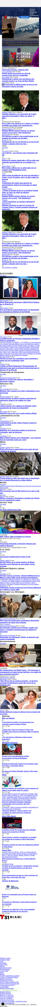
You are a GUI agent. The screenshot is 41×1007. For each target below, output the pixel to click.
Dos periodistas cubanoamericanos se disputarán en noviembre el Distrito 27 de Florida (19, 311)
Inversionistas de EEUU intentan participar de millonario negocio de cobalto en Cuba (18, 399)
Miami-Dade (4, 300)
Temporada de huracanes (8, 378)
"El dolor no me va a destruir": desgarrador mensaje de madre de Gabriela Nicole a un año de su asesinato (20, 868)
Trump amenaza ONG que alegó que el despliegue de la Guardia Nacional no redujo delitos (19, 479)
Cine (1, 710)
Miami (4, 181)
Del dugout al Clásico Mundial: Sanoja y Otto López (20, 771)
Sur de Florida (4, 389)
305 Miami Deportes (10, 743)
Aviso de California (6, 998)
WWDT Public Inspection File (9, 983)
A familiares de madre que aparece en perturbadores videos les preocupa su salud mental (19, 185)
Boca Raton (6, 77)
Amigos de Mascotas (10, 881)
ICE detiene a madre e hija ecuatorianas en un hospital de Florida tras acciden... (20, 137)
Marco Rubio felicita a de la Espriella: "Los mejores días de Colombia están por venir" (20, 439)
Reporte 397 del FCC (7, 995)
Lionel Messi (6, 166)
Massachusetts (6, 203)
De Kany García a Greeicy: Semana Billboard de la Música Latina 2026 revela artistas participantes (20, 577)
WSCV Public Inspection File (9, 982)
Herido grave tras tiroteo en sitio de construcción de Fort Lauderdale (16, 74)
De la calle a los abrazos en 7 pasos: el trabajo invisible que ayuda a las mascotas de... (20, 124)
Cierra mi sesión (33, 24)
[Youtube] (13, 956)
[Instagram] (13, 938)
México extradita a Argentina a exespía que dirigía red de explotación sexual (19, 499)
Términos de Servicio (6, 980)
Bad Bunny (4, 679)
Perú (1, 489)
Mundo (2, 974)
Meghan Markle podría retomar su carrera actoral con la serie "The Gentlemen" (18, 132)
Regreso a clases (27, 29)
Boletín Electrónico (6, 979)
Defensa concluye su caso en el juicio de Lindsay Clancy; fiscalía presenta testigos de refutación (19, 207)
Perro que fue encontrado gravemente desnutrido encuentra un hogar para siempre (19, 621)
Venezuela (3, 963)
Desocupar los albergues (8, 619)
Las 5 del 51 (6, 151)
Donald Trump (5, 476)
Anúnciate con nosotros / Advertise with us (13, 1001)
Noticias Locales (5, 958)
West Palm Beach (9, 816)
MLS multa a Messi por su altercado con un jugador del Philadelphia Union (19, 169)
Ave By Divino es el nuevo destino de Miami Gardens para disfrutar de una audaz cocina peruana (17, 564)
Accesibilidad (4, 987)
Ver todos (5, 147)
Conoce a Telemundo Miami (9, 977)
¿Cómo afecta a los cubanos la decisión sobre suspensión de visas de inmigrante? (18, 407)
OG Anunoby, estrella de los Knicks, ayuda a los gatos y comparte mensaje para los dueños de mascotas (19, 630)
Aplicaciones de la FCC (7, 985)
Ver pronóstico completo (9, 267)
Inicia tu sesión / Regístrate (33, 10)
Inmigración (6, 134)
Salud (4, 775)
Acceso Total (4, 971)
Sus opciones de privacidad (10, 990)
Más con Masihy (8, 718)
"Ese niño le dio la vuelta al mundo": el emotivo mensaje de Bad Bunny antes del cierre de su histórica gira (19, 683)
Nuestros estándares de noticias (10, 976)
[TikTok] (13, 947)
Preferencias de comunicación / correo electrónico (35, 19)
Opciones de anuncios (7, 1000)
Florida (4, 140)
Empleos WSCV (5, 992)
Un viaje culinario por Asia (10, 510)
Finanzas (5, 200)
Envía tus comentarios (7, 996)
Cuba (4, 83)
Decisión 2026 (5, 357)
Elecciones (15, 29)
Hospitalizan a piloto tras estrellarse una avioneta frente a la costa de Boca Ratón (18, 80)
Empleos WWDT (5, 993)
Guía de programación (7, 1003)
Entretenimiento (5, 969)
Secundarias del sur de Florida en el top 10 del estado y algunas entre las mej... (20, 143)
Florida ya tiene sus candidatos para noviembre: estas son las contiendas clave (19, 360)
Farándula (3, 574)
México (2, 496)
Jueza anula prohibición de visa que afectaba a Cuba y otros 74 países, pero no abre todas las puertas (20, 177)
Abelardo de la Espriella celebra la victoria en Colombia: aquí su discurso (18, 431)
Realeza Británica (7, 129)
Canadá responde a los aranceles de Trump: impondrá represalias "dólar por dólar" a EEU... (19, 116)
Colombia (3, 428)
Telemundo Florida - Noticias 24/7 (15, 70)
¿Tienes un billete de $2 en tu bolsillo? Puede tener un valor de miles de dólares (20, 192)
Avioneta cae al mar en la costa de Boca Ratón (18, 413)
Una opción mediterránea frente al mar (15, 557)
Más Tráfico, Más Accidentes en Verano (15, 537)
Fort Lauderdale (7, 71)
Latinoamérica (4, 421)
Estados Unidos (7, 112)
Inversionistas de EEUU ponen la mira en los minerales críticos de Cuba (19, 85)
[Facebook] (13, 928)
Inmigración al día (5, 968)
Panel (32, 14)
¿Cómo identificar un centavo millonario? (18, 202)
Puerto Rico (6, 850)
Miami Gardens (5, 560)
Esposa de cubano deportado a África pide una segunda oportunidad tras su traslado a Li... (20, 161)
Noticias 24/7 (24, 17)
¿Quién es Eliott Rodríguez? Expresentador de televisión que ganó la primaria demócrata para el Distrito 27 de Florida (19, 368)
